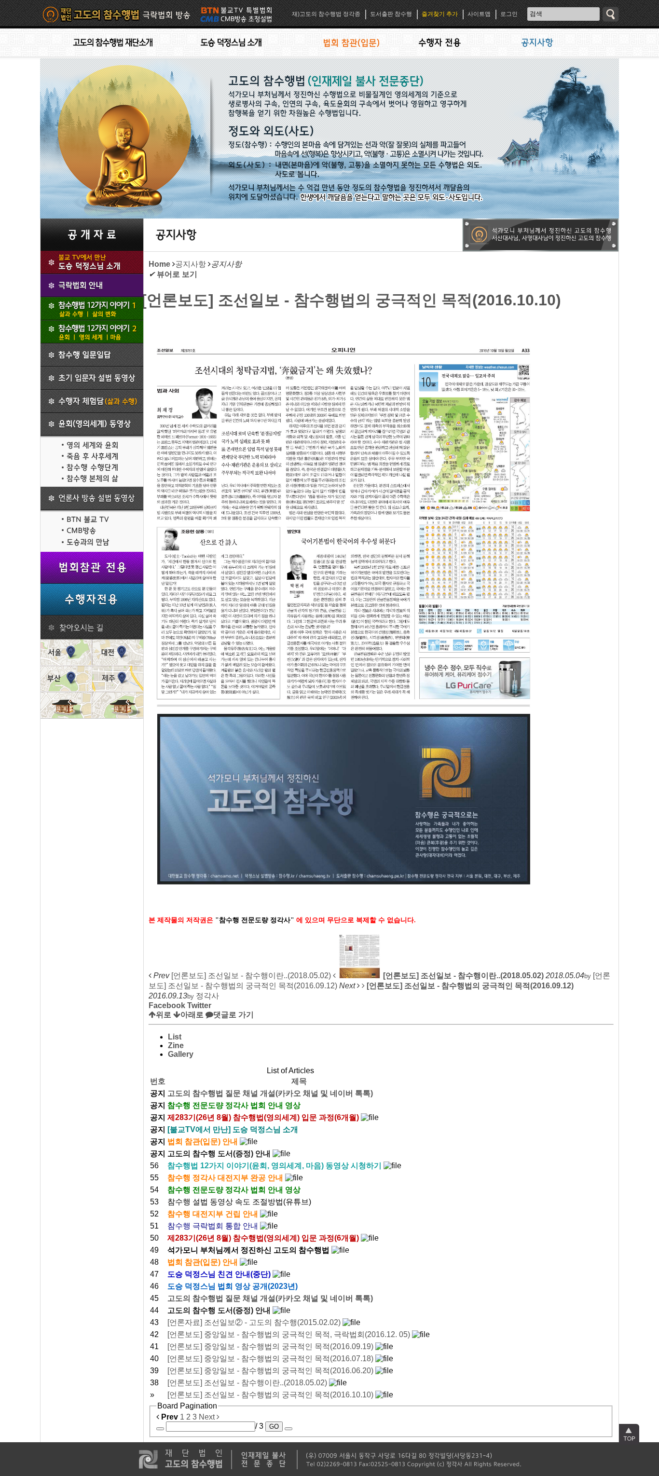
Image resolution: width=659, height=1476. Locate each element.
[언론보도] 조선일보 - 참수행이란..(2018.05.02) (248, 1383)
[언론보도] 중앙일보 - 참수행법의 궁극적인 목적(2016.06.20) (271, 1371)
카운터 (131, 1469)
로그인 (509, 14)
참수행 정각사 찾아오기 (92, 627)
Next (208, 1417)
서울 (66, 652)
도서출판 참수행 (391, 14)
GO (274, 1426)
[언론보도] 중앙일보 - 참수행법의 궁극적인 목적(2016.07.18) (271, 1358)
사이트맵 (479, 14)
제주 (117, 678)
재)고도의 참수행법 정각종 (326, 14)
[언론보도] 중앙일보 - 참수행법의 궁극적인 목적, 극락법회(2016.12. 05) (289, 1334)
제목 (299, 1081)
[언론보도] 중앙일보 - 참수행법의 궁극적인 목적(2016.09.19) (271, 1346)
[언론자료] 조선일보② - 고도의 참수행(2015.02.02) (255, 1322)
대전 (117, 652)
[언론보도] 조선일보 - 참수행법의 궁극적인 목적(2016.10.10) (351, 300)
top (629, 1434)
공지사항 (190, 264)
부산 (66, 678)
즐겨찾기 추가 (440, 14)
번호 (157, 1081)
